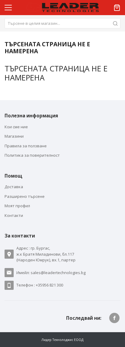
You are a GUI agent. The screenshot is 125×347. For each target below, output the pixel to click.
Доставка (14, 186)
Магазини (14, 136)
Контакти (14, 215)
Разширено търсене (25, 196)
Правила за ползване (26, 146)
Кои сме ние (16, 126)
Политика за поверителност (32, 155)
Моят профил (17, 205)
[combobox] (62, 23)
